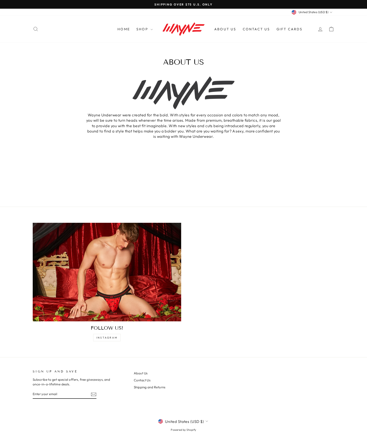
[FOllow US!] (107, 272)
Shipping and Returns (149, 387)
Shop (143, 29)
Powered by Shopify (183, 429)
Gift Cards (290, 29)
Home (123, 29)
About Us (225, 29)
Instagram (106, 337)
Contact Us (256, 29)
